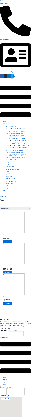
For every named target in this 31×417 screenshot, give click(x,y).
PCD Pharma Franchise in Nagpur (17, 131)
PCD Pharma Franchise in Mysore (17, 152)
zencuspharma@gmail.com (9, 72)
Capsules (8, 164)
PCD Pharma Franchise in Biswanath (20, 142)
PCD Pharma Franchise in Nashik (17, 130)
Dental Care (8, 173)
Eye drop (8, 185)
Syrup (7, 171)
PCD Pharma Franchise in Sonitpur (20, 140)
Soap (7, 188)
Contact (5, 192)
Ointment (8, 180)
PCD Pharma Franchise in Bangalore (17, 154)
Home (4, 121)
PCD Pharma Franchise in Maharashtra (15, 128)
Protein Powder (9, 183)
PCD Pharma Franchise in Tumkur (17, 157)
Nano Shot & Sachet (11, 181)
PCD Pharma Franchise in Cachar (20, 143)
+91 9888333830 (6, 39)
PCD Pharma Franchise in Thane (17, 137)
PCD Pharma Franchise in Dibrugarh (20, 145)
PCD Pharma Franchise (11, 126)
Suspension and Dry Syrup (12, 169)
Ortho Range (9, 176)
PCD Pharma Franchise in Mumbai (17, 133)
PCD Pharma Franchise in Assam (17, 138)
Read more (7, 241)
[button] (15, 101)
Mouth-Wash (9, 187)
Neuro (7, 174)
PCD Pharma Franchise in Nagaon (20, 147)
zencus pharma (4, 3)
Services (5, 124)
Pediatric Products (10, 178)
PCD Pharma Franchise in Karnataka (15, 150)
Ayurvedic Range (10, 166)
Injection (8, 168)
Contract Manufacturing (11, 159)
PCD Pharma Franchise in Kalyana (17, 156)
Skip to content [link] (3, 1)
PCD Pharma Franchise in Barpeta (20, 149)
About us (5, 123)
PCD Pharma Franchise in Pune (16, 135)
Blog (4, 190)
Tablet (7, 162)
